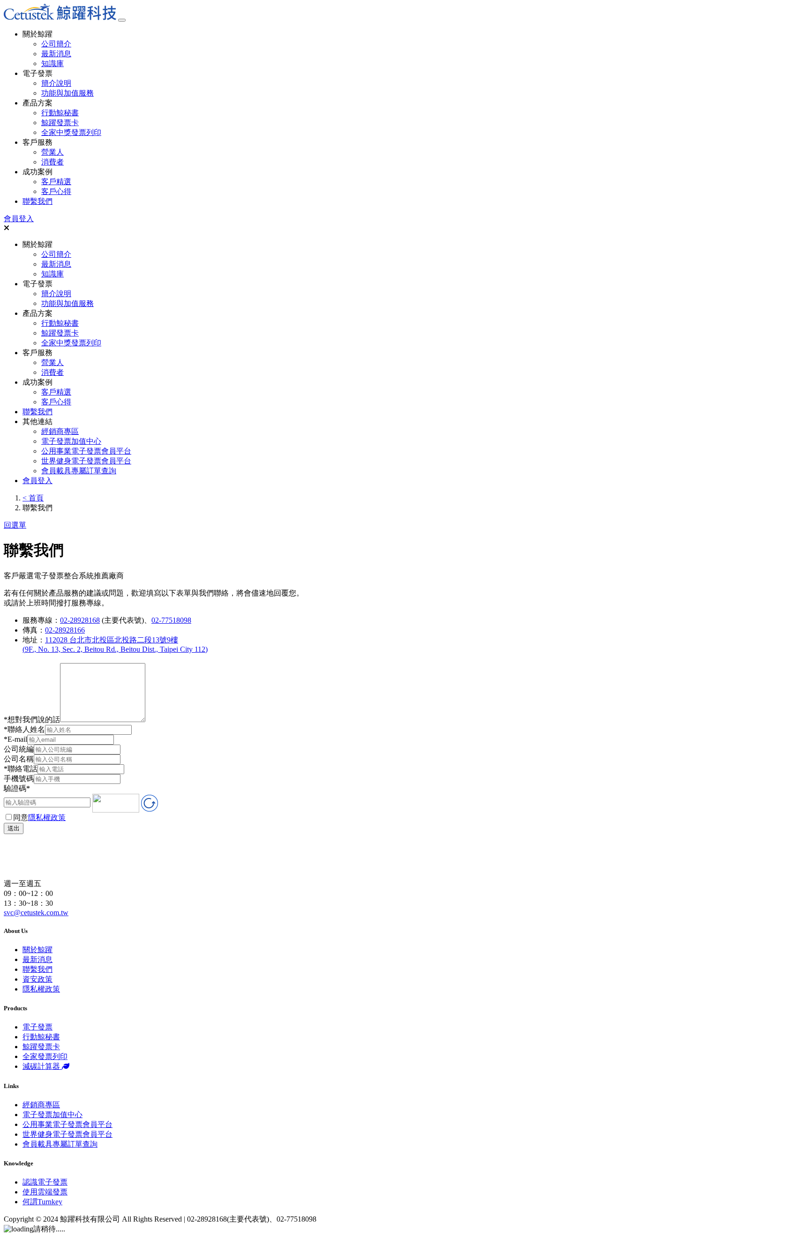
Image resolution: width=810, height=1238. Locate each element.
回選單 (15, 525)
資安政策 (37, 979)
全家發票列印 (45, 1056)
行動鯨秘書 (60, 113)
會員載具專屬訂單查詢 (78, 471)
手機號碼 (19, 779)
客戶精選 (56, 182)
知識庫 (52, 63)
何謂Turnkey (42, 1202)
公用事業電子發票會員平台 (86, 451)
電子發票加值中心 (71, 441)
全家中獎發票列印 (71, 132)
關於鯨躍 (37, 950)
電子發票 (37, 1027)
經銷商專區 (60, 431)
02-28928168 (80, 620)
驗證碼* (17, 788)
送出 (14, 828)
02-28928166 (65, 630)
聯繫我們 (37, 201)
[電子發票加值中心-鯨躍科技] (60, 18)
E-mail (15, 739)
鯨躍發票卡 (60, 123)
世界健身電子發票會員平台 (86, 461)
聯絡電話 (21, 769)
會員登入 (19, 219)
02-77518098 (171, 620)
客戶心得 (56, 191)
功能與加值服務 (67, 93)
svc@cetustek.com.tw (36, 913)
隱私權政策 (47, 817)
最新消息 (56, 54)
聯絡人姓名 (24, 729)
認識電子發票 (45, 1182)
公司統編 (19, 749)
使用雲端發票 (45, 1192)
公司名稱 (19, 759)
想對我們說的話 (32, 719)
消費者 (52, 162)
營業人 (52, 152)
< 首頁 (33, 498)
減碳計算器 (42, 1066)
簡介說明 (56, 83)
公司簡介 (56, 44)
